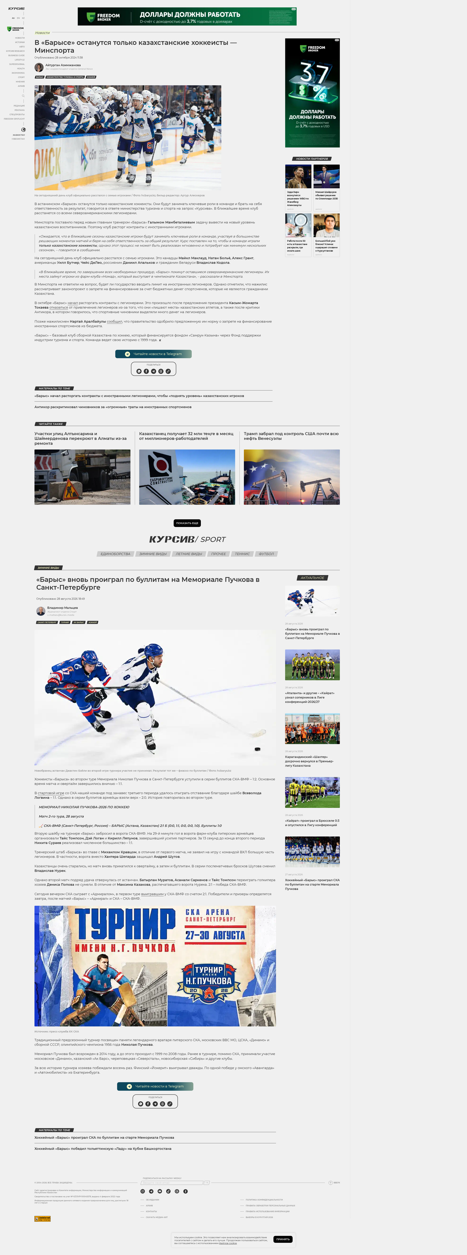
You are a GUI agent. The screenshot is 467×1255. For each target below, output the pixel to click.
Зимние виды (153, 554)
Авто (22, 47)
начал (73, 303)
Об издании (152, 1200)
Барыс (39, 77)
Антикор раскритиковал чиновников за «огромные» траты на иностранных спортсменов (113, 407)
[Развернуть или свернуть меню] (23, 96)
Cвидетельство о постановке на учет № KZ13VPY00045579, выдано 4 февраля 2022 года (77, 1196)
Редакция (19, 106)
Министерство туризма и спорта (65, 77)
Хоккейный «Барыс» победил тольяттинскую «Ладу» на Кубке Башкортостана (102, 1149)
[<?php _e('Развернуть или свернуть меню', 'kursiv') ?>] (23, 129)
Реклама (20, 110)
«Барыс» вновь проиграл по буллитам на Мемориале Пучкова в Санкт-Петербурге (312, 634)
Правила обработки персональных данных (270, 1206)
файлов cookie (228, 1243)
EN (18, 18)
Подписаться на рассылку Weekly (162, 1178)
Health (21, 68)
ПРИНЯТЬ (283, 1239)
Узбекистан (18, 139)
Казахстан (19, 135)
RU (13, 18)
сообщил (114, 322)
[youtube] (160, 1191)
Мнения (20, 82)
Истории (20, 42)
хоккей (91, 77)
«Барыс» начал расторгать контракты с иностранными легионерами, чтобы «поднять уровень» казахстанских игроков (139, 396)
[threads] (177, 1191)
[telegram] (151, 1191)
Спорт (21, 77)
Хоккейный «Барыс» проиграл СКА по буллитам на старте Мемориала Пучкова (104, 1138)
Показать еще (187, 523)
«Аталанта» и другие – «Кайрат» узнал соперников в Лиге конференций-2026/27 (310, 697)
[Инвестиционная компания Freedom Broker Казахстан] (15, 29)
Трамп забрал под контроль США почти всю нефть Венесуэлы (291, 436)
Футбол (266, 554)
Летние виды (188, 554)
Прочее (218, 554)
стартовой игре (51, 793)
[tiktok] (168, 1191)
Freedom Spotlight (14, 119)
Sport (212, 539)
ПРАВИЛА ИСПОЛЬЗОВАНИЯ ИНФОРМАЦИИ (268, 1212)
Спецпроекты (17, 114)
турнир (65, 622)
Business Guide (16, 55)
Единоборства (115, 554)
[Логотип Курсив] (16, 8)
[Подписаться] (206, 1183)
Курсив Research (15, 51)
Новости (20, 38)
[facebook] (185, 1191)
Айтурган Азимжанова (63, 65)
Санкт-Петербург (47, 622)
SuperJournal (17, 64)
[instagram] (142, 1191)
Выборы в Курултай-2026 (259, 1217)
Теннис (242, 554)
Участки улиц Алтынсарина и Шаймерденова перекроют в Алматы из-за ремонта (80, 438)
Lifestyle (20, 60)
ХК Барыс (78, 622)
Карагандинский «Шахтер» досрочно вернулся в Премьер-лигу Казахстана (309, 761)
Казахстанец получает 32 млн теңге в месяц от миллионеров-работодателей (186, 436)
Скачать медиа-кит (157, 1217)
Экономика (18, 73)
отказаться (58, 308)
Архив (21, 86)
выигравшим (152, 894)
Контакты (151, 1212)
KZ (23, 18)
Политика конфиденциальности (264, 1200)
